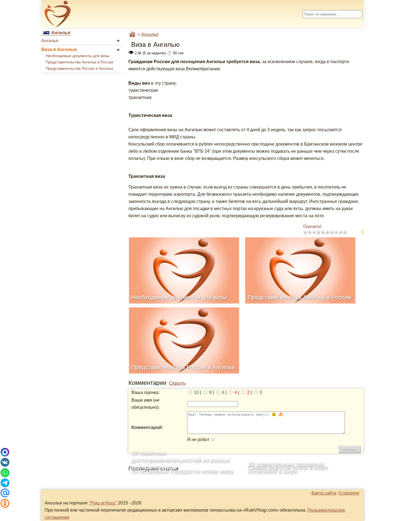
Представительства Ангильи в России (79, 62)
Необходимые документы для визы (77, 56)
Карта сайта (324, 493)
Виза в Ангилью (59, 49)
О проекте (349, 493)
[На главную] (58, 14)
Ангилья (49, 41)
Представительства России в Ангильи (79, 68)
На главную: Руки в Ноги (132, 34)
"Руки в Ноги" (103, 503)
